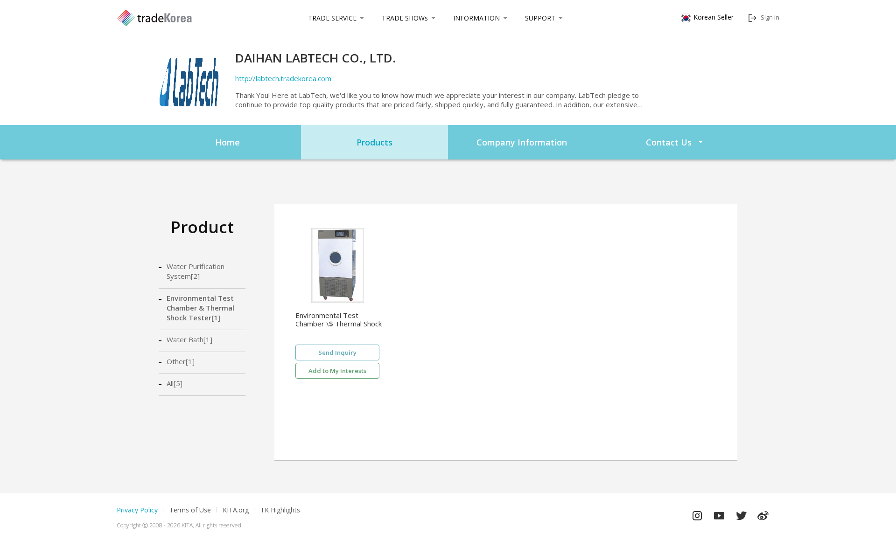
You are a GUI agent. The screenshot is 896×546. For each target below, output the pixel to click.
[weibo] (763, 513)
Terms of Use (190, 509)
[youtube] (719, 513)
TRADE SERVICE (332, 18)
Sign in (770, 17)
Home (227, 142)
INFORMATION (476, 18)
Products (374, 142)
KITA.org (236, 509)
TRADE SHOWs (405, 18)
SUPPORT (540, 18)
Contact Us (669, 142)
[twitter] (741, 513)
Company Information (521, 142)
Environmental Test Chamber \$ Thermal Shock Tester (338, 319)
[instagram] (697, 513)
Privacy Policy (137, 509)
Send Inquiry (337, 352)
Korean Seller (713, 17)
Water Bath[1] (189, 339)
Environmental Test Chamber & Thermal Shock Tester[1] (200, 307)
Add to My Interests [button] (337, 370)
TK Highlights (280, 509)
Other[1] (181, 361)
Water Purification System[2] (195, 271)
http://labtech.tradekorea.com (283, 78)
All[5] (174, 383)
